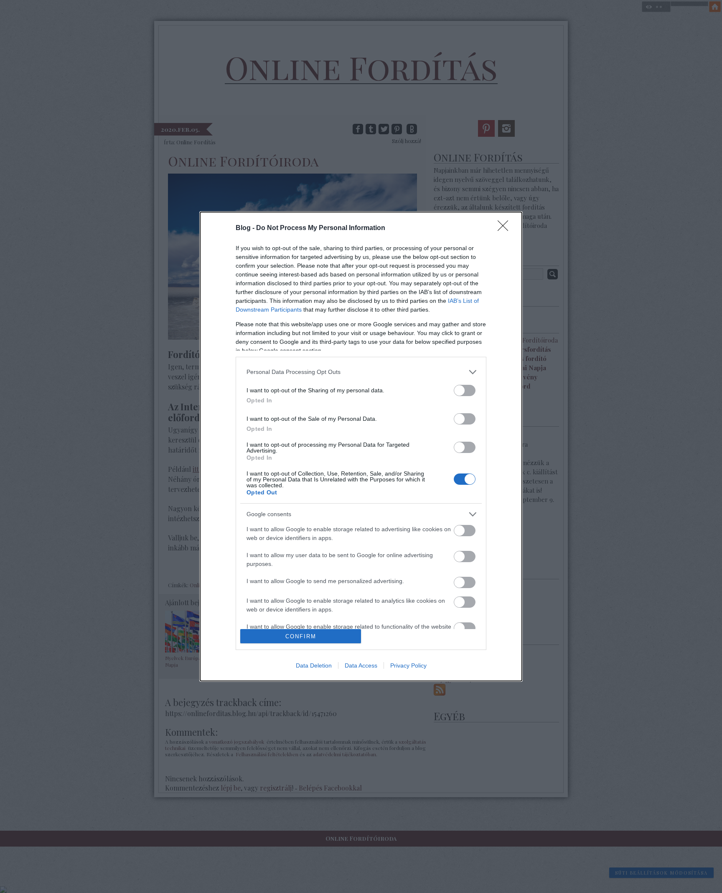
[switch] (464, 390)
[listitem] (361, 372)
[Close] (506, 228)
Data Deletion (314, 665)
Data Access (361, 665)
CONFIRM (300, 636)
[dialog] (361, 446)
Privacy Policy (408, 665)
